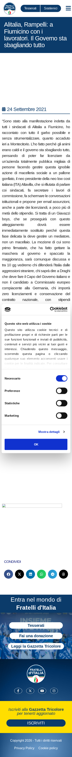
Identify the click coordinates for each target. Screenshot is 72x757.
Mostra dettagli (49, 431)
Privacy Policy (24, 748)
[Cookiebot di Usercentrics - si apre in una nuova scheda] (50, 309)
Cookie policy (48, 748)
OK (36, 444)
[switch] (61, 390)
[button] (8, 574)
